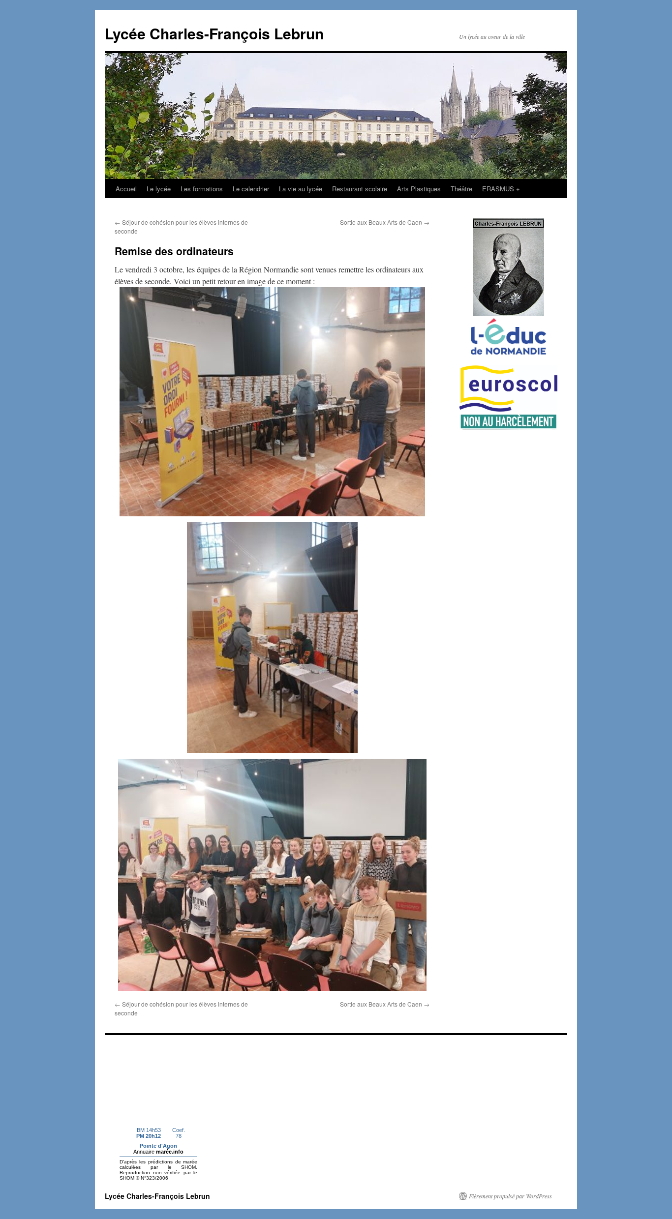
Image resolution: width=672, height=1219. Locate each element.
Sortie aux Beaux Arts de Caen (384, 222)
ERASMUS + (501, 188)
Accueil (126, 188)
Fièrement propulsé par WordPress (510, 1196)
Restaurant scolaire (359, 188)
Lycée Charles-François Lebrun (214, 33)
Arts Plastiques (419, 188)
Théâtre (461, 188)
